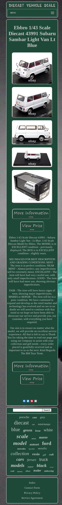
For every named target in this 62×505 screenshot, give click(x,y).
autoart (34, 444)
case (34, 417)
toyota (19, 471)
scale (22, 436)
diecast (21, 423)
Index (32, 482)
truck (43, 459)
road (12, 471)
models (17, 465)
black (42, 465)
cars (20, 459)
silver (28, 471)
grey (42, 417)
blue (15, 429)
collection (20, 453)
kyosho (32, 449)
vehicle (33, 439)
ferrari (31, 460)
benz (38, 430)
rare (33, 424)
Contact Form (32, 487)
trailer (37, 470)
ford (46, 443)
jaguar (31, 467)
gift (44, 454)
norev (43, 437)
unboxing (49, 471)
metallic (42, 448)
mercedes (21, 449)
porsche (24, 417)
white (48, 430)
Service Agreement (32, 497)
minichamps (44, 424)
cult (51, 454)
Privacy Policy (32, 492)
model (20, 443)
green (27, 430)
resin (36, 454)
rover (52, 467)
